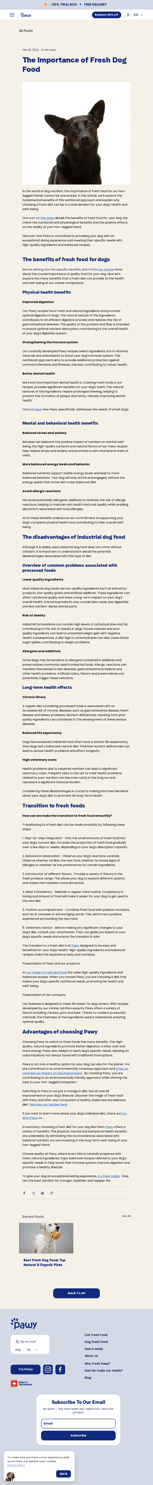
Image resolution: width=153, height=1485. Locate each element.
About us (91, 1356)
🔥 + (75, 4)
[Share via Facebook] (24, 1193)
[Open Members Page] (128, 14)
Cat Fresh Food (96, 1335)
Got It (63, 1473)
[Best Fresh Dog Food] (46, 1238)
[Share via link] (51, 1193)
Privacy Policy (16, 1465)
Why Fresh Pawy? (97, 1364)
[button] (78, 1435)
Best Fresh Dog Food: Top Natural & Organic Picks (44, 1262)
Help (18, 1350)
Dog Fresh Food (96, 1342)
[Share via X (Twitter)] (33, 1193)
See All (126, 1216)
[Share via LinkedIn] (42, 1193)
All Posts (26, 31)
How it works (94, 1349)
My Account (28, 1341)
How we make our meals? (104, 1371)
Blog (88, 1378)
